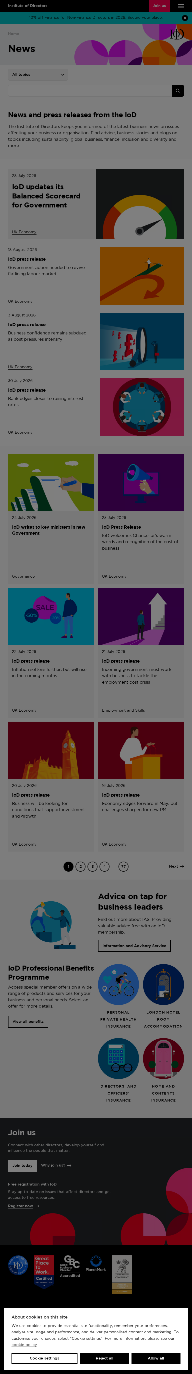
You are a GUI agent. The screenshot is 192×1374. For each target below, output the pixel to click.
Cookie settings (44, 1358)
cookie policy (24, 1345)
